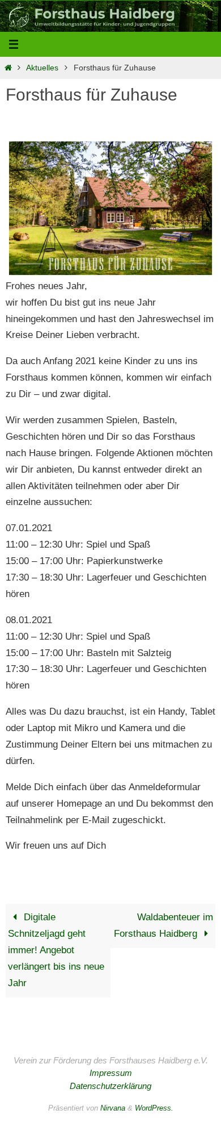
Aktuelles (42, 68)
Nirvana (112, 1108)
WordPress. (154, 1108)
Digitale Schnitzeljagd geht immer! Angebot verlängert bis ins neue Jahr (56, 950)
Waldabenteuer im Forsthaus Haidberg (164, 925)
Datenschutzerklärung (110, 1086)
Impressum (111, 1073)
